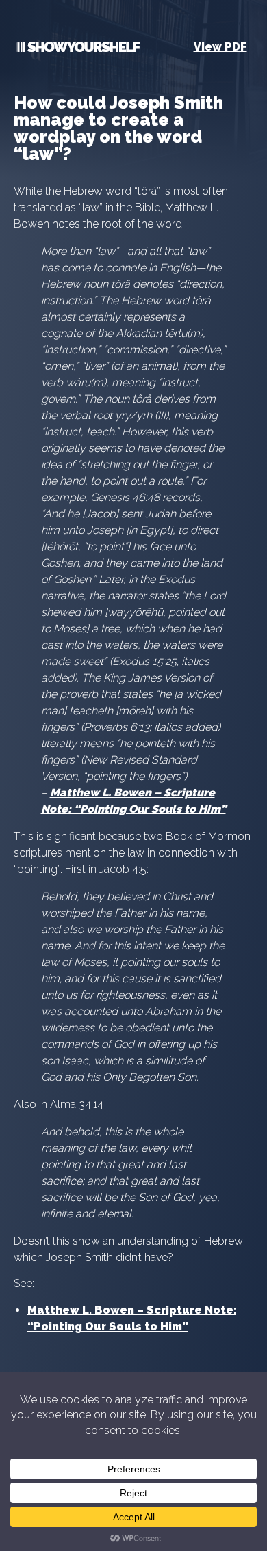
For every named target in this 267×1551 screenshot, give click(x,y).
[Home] (77, 49)
